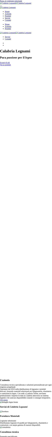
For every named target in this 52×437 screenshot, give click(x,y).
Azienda (8, 14)
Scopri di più (5, 63)
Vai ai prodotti (5, 65)
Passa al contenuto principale (11, 1)
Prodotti (8, 16)
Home (7, 12)
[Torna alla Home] (15, 3)
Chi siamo (4, 400)
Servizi (7, 18)
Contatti (8, 20)
